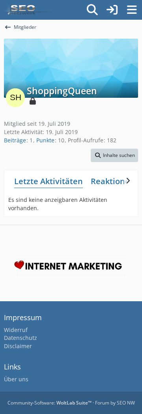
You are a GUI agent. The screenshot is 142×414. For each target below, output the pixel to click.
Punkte (45, 140)
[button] (114, 155)
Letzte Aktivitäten (48, 181)
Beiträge (15, 140)
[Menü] (132, 10)
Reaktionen (113, 181)
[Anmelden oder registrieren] (112, 10)
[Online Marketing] (28, 10)
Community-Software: (49, 402)
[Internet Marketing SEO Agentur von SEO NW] (71, 267)
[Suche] (92, 10)
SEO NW (126, 402)
